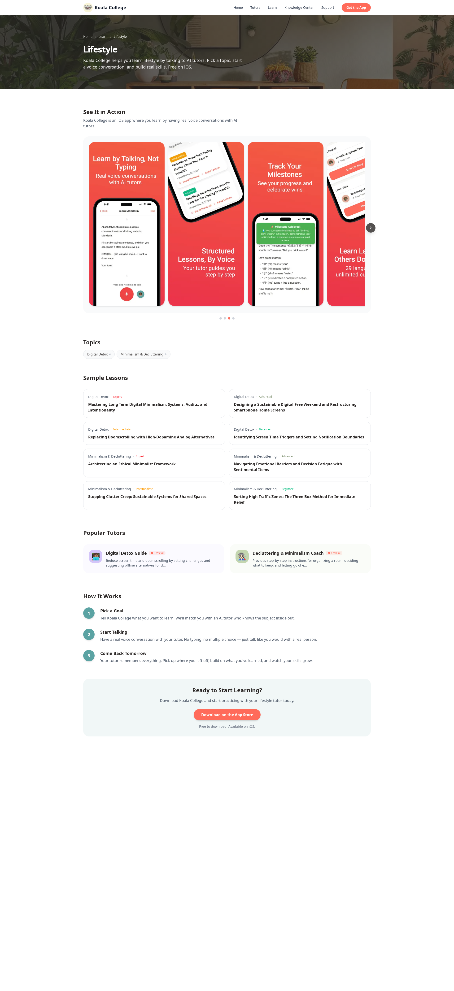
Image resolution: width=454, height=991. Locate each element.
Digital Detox (99, 354)
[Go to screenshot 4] (233, 318)
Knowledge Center (299, 7)
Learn (272, 7)
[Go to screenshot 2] (225, 318)
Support (327, 7)
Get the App (356, 7)
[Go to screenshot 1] (220, 318)
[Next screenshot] (370, 228)
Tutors (255, 7)
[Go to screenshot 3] (229, 318)
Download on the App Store (227, 714)
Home (238, 7)
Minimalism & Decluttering (143, 354)
